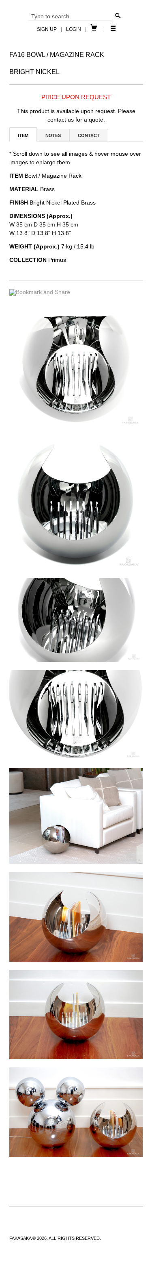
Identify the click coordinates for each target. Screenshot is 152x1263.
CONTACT (89, 135)
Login (73, 29)
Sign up (47, 29)
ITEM (23, 135)
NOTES (53, 135)
